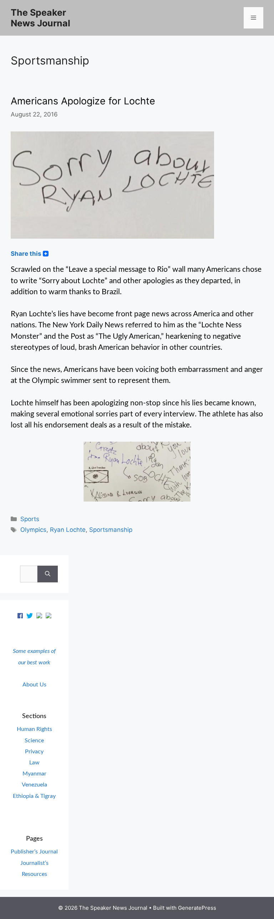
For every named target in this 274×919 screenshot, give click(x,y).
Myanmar (34, 774)
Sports (29, 519)
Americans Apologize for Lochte (83, 101)
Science (34, 740)
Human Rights (34, 729)
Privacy (34, 751)
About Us (34, 684)
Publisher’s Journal (34, 852)
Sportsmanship (110, 529)
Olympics (33, 529)
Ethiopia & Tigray (34, 796)
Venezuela (34, 785)
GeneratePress (197, 907)
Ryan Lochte (68, 529)
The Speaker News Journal (40, 17)
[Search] (47, 574)
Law (34, 762)
